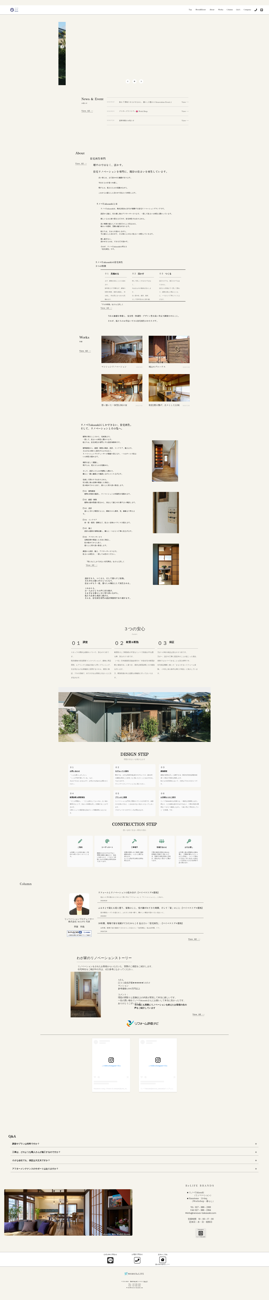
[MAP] (145, 1281)
